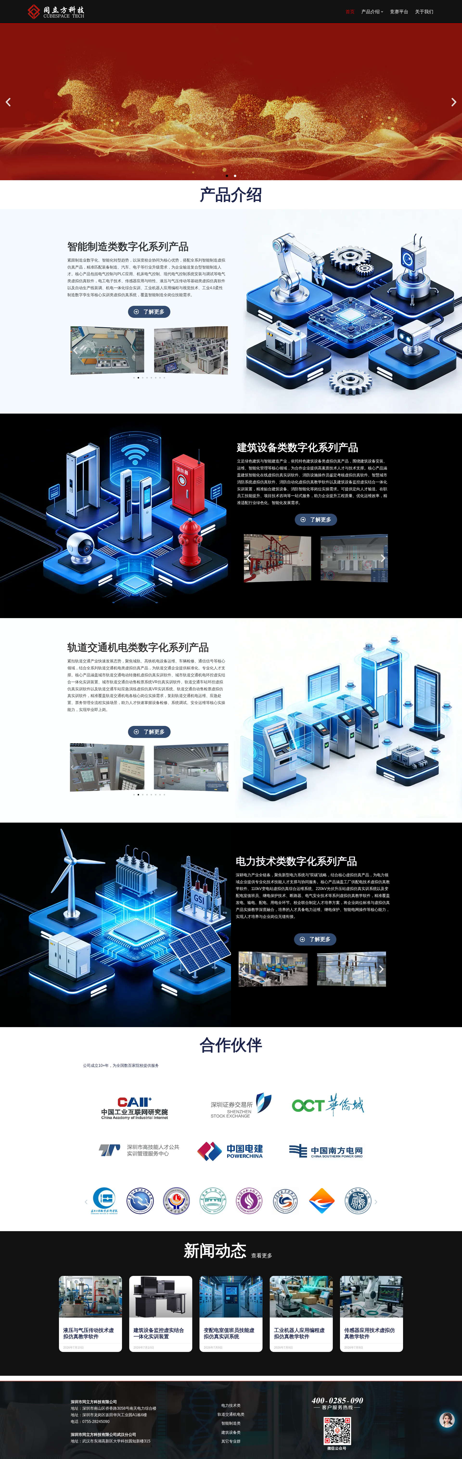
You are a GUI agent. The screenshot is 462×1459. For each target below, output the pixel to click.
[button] (382, 12)
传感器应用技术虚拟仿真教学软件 (369, 1333)
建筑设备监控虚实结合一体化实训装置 (159, 1333)
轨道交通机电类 (231, 1414)
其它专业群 (231, 1441)
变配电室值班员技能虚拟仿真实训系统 (229, 1333)
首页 (350, 11)
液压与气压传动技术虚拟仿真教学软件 (88, 1333)
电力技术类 (231, 1405)
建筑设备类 (231, 1432)
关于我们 (424, 11)
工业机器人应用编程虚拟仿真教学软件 (299, 1333)
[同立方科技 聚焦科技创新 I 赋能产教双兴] (56, 11)
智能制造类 (231, 1423)
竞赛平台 (399, 11)
